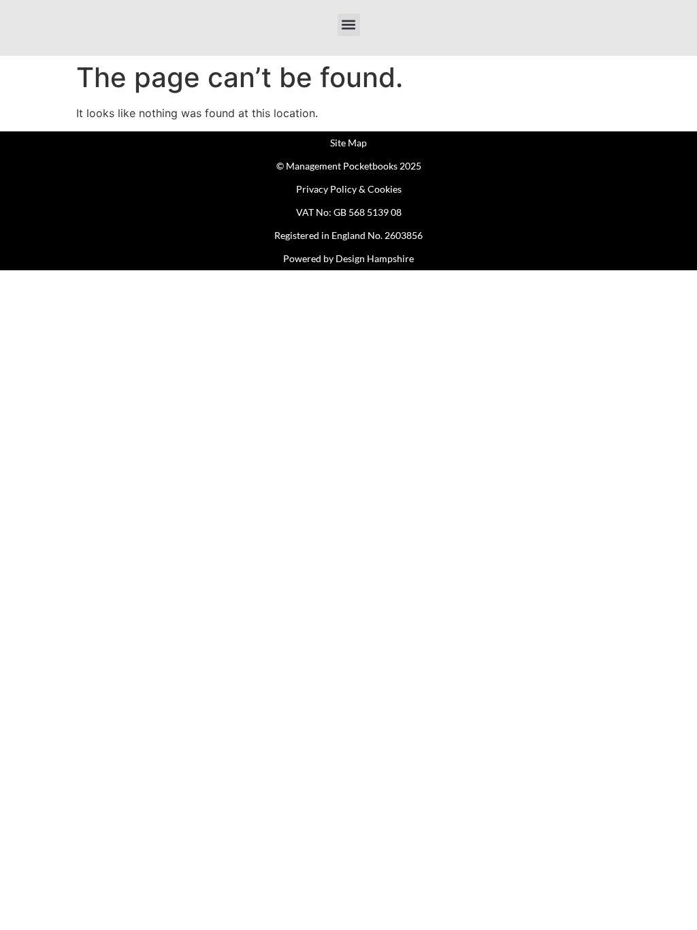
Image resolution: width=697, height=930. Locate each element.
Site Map (348, 142)
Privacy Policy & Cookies (349, 189)
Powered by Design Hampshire (348, 258)
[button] (349, 25)
